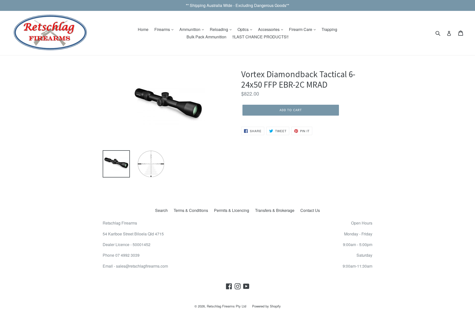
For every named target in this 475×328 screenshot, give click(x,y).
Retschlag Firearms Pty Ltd (226, 306)
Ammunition (190, 29)
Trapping (329, 29)
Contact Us (310, 210)
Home (143, 29)
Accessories (269, 29)
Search (161, 210)
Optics (244, 29)
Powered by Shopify (266, 306)
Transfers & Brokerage (274, 210)
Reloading (219, 29)
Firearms (162, 29)
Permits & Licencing (231, 210)
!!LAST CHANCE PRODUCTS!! (260, 37)
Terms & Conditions (191, 210)
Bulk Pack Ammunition (206, 37)
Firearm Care (301, 29)
